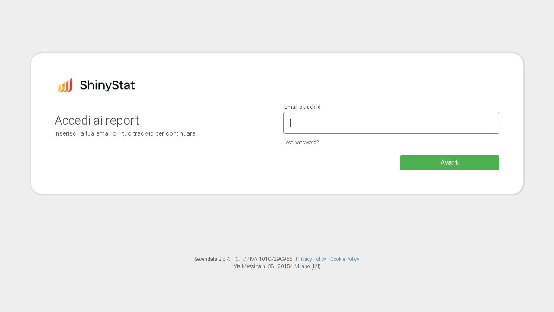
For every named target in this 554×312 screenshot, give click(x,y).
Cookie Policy (344, 259)
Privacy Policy (312, 259)
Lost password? (301, 143)
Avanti (450, 162)
